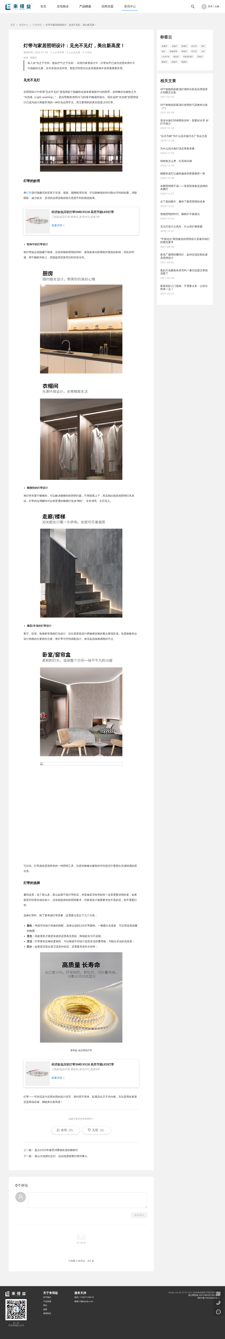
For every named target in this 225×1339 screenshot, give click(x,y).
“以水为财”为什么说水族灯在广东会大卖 (183, 136)
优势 (45, 1309)
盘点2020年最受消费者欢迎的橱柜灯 (56, 1150)
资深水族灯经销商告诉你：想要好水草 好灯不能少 (184, 122)
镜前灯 (176, 56)
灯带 (28, 192)
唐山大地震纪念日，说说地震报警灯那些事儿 (61, 1156)
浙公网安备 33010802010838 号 (204, 1295)
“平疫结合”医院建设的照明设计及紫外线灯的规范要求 (185, 240)
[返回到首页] (18, 6)
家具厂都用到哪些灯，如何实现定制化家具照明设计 (184, 256)
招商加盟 (107, 6)
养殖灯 (184, 51)
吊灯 (203, 51)
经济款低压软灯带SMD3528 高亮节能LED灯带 (83, 212)
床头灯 (194, 46)
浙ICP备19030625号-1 (208, 1298)
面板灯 (174, 62)
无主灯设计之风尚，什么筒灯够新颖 (181, 226)
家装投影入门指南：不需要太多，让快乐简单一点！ (184, 287)
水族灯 (174, 46)
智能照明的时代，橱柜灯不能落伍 (180, 214)
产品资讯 (37, 24)
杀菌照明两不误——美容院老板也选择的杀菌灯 (184, 187)
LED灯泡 (165, 56)
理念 (45, 1305)
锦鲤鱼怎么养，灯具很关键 (176, 161)
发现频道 (63, 6)
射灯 (164, 51)
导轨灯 (200, 56)
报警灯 (184, 46)
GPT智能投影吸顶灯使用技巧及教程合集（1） (184, 106)
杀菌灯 (165, 46)
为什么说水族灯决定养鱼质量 (177, 148)
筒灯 (203, 46)
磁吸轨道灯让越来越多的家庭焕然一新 (182, 173)
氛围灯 (33, 57)
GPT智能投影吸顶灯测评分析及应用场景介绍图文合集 (184, 91)
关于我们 (47, 1297)
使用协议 (47, 1313)
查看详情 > (58, 225)
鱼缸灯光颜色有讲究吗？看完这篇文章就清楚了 (184, 272)
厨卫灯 (194, 51)
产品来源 (47, 1301)
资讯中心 (130, 6)
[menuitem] (43, 7)
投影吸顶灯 (188, 56)
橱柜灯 (165, 62)
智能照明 (173, 51)
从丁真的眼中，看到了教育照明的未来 (182, 201)
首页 (43, 6)
